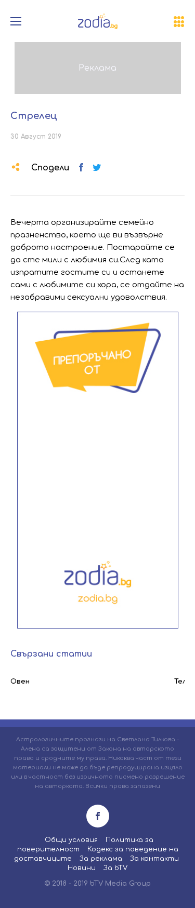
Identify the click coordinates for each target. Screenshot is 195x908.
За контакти (154, 858)
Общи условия (71, 840)
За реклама (101, 858)
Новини (82, 868)
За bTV (115, 868)
